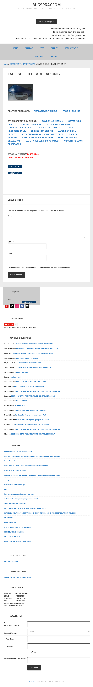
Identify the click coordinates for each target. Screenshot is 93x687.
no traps (7, 480)
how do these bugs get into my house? (18, 527)
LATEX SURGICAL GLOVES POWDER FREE (42, 134)
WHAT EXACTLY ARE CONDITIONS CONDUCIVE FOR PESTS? (26, 465)
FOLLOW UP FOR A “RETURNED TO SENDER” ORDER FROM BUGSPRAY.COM (32, 475)
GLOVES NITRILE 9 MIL (42, 131)
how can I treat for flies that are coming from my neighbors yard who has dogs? (32, 456)
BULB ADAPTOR (10, 522)
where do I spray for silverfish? (15, 503)
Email (10, 253)
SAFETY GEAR (29, 64)
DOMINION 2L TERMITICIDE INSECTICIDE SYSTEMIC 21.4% (37, 348)
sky (5, 489)
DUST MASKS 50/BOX (49, 128)
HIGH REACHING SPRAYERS (14, 532)
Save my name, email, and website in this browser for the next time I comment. (39, 268)
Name (11, 242)
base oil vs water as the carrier (15, 461)
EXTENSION (8, 518)
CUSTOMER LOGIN (11, 561)
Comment (12, 216)
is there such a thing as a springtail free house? (33, 420)
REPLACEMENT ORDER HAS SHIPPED (18, 451)
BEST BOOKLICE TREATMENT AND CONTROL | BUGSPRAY (25, 508)
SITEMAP (32, 681)
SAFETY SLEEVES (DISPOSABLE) (42, 141)
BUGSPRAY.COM (46, 5)
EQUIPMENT (15, 64)
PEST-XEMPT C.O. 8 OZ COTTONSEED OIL (31, 382)
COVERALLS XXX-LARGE (21, 128)
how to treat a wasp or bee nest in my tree (19, 494)
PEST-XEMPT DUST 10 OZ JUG (27, 358)
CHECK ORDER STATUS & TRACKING (17, 577)
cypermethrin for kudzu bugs (14, 484)
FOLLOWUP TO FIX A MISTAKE (15, 470)
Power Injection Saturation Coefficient (17, 541)
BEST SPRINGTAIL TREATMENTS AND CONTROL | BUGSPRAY (38, 391)
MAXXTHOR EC (21, 401)
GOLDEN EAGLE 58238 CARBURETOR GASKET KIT (34, 344)
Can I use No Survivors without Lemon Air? (31, 410)
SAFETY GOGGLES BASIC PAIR (37, 137)
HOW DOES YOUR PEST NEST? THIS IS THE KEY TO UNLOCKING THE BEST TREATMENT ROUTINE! (40, 513)
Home (5, 64)
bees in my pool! (22, 372)
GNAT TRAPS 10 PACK (12, 537)
